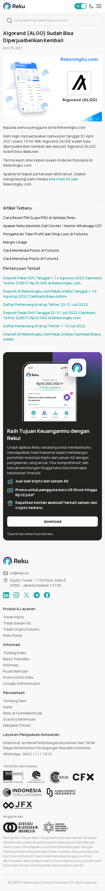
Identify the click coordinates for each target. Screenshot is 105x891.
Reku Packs (12, 635)
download (52, 521)
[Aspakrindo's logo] (56, 827)
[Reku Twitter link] (26, 595)
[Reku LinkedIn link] (6, 595)
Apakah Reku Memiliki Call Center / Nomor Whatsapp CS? (52, 225)
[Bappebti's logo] (13, 777)
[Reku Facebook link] (47, 595)
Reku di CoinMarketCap (22, 713)
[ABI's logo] (20, 827)
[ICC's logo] (22, 792)
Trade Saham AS (17, 623)
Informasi (11, 665)
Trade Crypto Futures (21, 629)
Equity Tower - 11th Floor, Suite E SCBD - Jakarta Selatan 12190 (38, 583)
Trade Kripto (13, 617)
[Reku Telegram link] (37, 595)
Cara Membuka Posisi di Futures (31, 250)
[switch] (80, 6)
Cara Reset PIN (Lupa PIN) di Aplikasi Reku (39, 217)
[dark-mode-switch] (91, 6)
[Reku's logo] (14, 6)
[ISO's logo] (59, 777)
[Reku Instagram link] (16, 595)
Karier (8, 706)
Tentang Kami (14, 700)
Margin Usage (15, 242)
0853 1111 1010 (37, 753)
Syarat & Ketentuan (19, 719)
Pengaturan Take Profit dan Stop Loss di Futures (45, 234)
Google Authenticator (21, 683)
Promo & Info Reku (18, 677)
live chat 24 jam (63, 179)
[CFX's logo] (83, 777)
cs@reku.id (19, 573)
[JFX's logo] (17, 805)
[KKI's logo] (61, 792)
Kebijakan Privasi (17, 725)
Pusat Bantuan (15, 671)
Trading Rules (14, 652)
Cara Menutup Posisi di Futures (30, 258)
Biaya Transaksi (16, 658)
